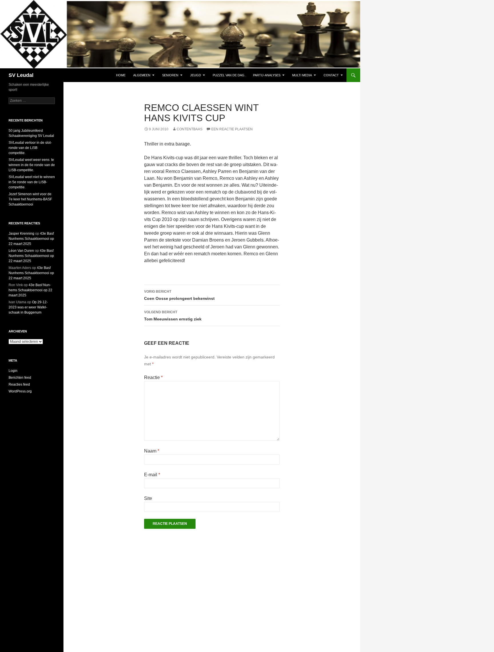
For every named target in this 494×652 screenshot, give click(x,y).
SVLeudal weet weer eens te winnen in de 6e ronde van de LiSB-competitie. (32, 165)
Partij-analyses (266, 75)
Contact (331, 75)
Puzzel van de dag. (229, 75)
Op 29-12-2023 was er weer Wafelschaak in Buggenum (28, 307)
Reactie (153, 377)
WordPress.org (20, 391)
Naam (151, 450)
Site (148, 498)
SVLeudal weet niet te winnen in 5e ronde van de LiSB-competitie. (32, 182)
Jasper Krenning (21, 234)
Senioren (170, 75)
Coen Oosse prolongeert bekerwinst (179, 295)
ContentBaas (189, 129)
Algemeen (141, 75)
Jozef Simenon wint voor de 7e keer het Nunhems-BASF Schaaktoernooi (30, 199)
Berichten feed (20, 378)
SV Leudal (21, 75)
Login (13, 371)
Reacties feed (19, 384)
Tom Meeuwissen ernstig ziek (173, 315)
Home (121, 75)
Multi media (302, 75)
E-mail (152, 474)
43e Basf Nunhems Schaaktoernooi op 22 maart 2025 (31, 239)
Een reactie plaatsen (232, 129)
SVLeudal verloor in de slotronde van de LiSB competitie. (30, 148)
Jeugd (195, 75)
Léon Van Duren (21, 251)
